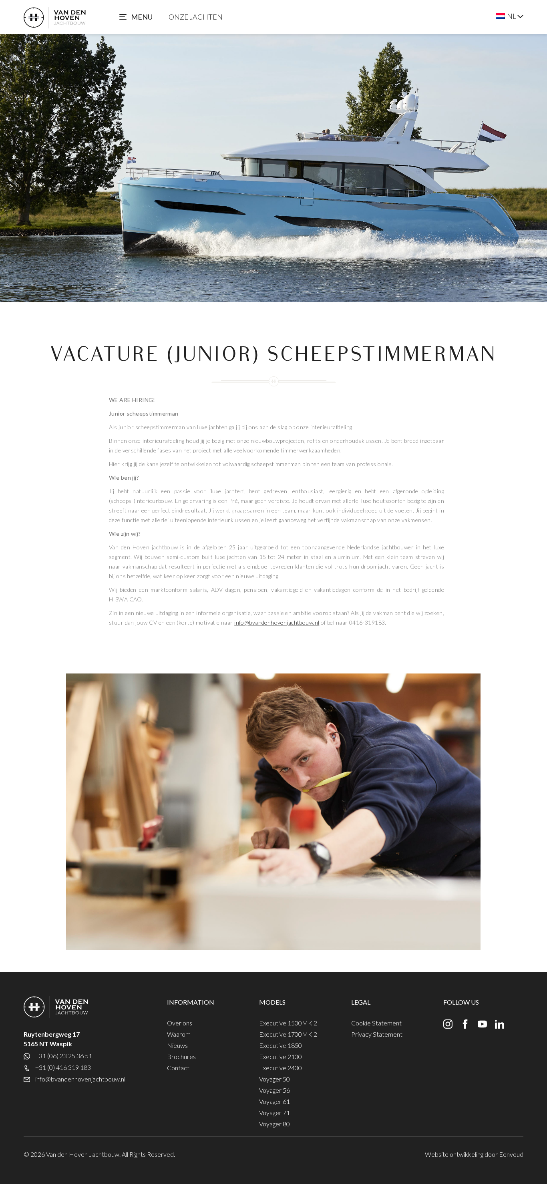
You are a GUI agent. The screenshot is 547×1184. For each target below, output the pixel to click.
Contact (178, 1067)
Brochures (181, 1056)
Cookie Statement (376, 1023)
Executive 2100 (280, 1056)
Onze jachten (196, 16)
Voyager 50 (274, 1079)
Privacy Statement (376, 1034)
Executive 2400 (280, 1067)
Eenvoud (511, 1154)
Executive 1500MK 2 (288, 1023)
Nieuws (177, 1045)
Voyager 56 (274, 1090)
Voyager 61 (274, 1101)
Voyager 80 (274, 1124)
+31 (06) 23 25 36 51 (63, 1055)
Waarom (179, 1034)
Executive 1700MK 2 (288, 1034)
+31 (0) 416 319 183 (63, 1067)
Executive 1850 (280, 1045)
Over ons (179, 1023)
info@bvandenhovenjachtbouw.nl (276, 622)
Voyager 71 (274, 1112)
